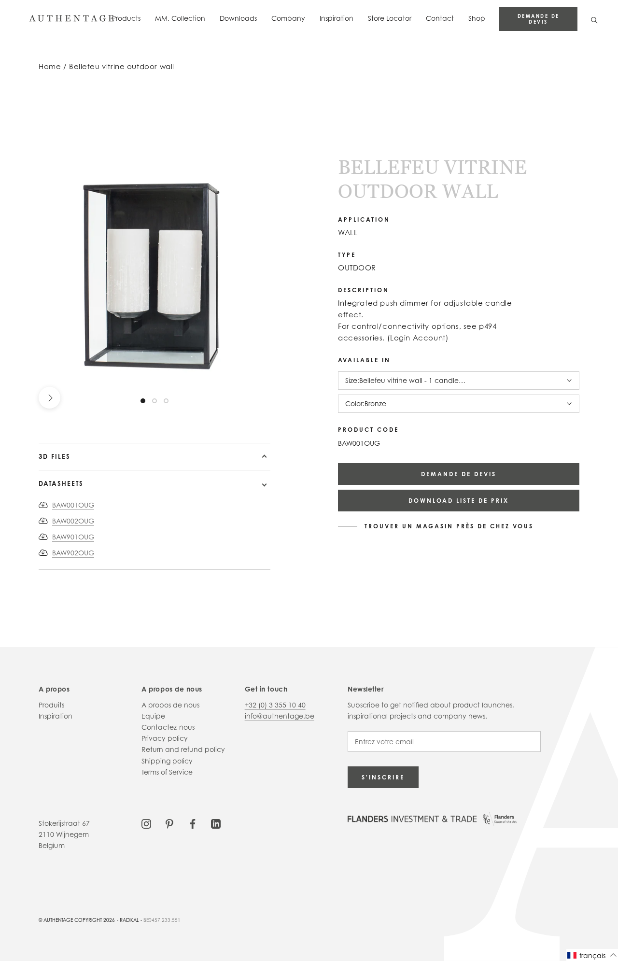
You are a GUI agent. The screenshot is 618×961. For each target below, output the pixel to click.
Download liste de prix (458, 500)
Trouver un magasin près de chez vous (449, 526)
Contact (440, 18)
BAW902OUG (73, 553)
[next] (49, 398)
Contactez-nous (168, 727)
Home (50, 66)
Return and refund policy (183, 749)
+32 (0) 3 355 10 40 (275, 705)
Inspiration (336, 18)
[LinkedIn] (216, 823)
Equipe (153, 716)
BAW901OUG (73, 537)
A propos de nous (170, 705)
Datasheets (61, 483)
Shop (476, 18)
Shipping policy (167, 761)
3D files (54, 456)
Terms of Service (167, 772)
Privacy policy (164, 738)
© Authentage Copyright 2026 (77, 920)
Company (288, 18)
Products (126, 18)
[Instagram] (146, 823)
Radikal (129, 920)
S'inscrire (383, 777)
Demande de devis (539, 19)
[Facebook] (192, 823)
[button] (592, 955)
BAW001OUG (73, 505)
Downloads (238, 18)
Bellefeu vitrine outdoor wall (121, 66)
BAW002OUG (73, 521)
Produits (51, 705)
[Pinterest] (169, 823)
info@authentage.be (279, 716)
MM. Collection (180, 18)
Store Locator (389, 18)
